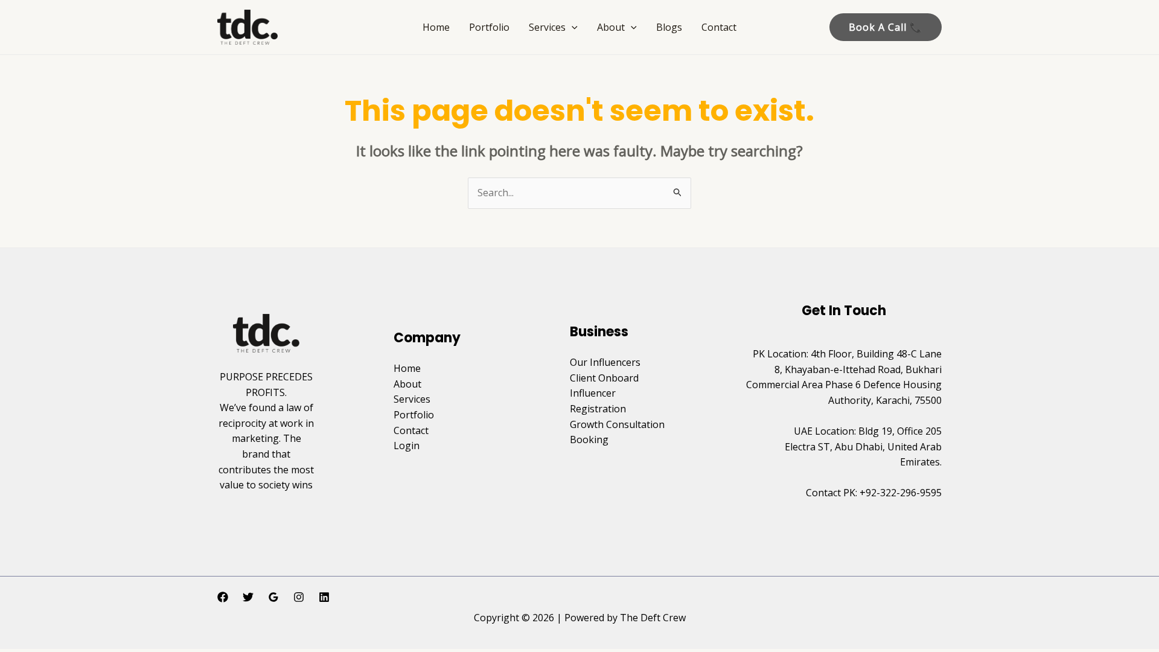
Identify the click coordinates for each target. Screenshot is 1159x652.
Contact (718, 27)
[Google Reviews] (273, 597)
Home (436, 27)
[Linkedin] (324, 597)
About (611, 27)
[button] (572, 27)
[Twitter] (248, 597)
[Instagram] (298, 597)
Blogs (669, 27)
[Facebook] (222, 597)
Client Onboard (604, 378)
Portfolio (489, 27)
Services (547, 27)
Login (407, 445)
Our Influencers (605, 362)
